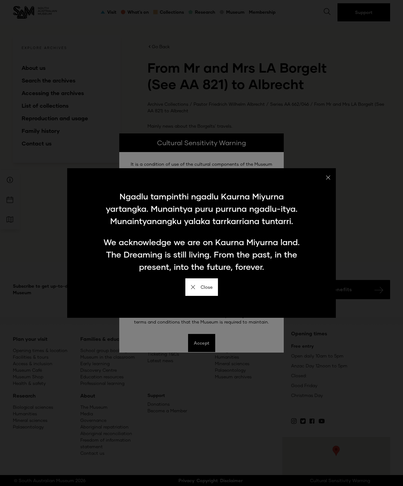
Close (206, 287)
